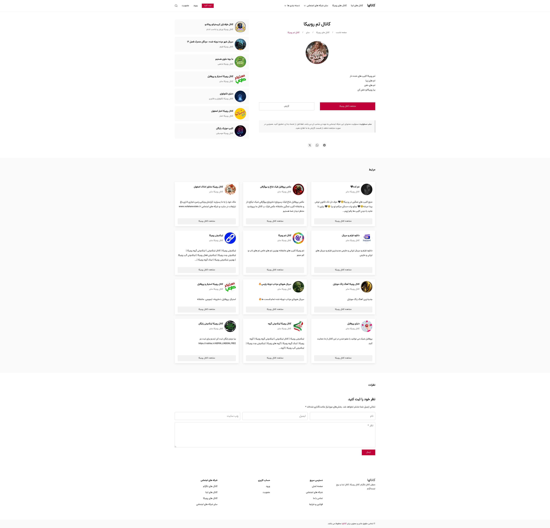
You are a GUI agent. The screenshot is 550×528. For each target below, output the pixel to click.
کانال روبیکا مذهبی (225, 64)
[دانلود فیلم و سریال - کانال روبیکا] (366, 238)
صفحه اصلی (317, 486)
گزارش (286, 106)
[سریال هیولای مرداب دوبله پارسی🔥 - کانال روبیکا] (298, 287)
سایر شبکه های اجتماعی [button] (317, 5)
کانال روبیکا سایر (226, 81)
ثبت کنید (207, 5)
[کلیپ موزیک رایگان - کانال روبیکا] (240, 131)
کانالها (371, 480)
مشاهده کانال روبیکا (347, 106)
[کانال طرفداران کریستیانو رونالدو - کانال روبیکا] (240, 27)
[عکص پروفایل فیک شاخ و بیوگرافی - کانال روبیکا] (298, 189)
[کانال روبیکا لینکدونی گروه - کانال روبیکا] (298, 326)
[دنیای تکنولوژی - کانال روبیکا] (240, 96)
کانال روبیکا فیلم (226, 46)
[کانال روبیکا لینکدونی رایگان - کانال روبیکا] (230, 326)
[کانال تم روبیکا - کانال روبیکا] (298, 238)
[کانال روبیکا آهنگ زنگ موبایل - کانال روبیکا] (366, 287)
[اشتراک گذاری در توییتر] (309, 145)
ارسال (368, 452)
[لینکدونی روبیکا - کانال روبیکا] (230, 238)
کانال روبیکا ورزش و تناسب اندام (220, 29)
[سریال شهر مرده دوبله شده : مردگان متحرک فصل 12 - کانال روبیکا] (240, 44)
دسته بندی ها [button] (293, 5)
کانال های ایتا (357, 5)
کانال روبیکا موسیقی (224, 133)
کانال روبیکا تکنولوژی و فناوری (221, 98)
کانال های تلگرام (210, 486)
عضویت (185, 5)
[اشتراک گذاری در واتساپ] (317, 145)
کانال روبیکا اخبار (226, 116)
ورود (195, 5)
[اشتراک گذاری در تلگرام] (324, 145)
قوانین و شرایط (316, 504)
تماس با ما (318, 498)
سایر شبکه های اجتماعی (206, 504)
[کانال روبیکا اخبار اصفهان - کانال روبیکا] (240, 114)
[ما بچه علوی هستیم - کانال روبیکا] (240, 62)
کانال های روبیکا (339, 5)
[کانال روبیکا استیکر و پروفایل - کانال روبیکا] (240, 79)
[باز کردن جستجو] (176, 5)
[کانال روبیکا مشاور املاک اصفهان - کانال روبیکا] (230, 189)
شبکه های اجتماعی (314, 492)
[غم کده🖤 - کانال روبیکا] (366, 189)
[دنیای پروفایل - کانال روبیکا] (366, 326)
